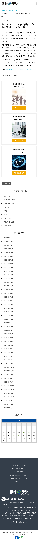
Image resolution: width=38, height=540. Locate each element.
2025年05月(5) (8, 293)
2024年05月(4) (8, 338)
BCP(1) (5, 211)
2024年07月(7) (8, 330)
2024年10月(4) (8, 319)
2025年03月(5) (8, 301)
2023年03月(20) (8, 386)
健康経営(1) (7, 226)
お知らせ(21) (7, 196)
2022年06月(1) (8, 408)
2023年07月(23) (8, 375)
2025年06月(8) (8, 290)
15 (29, 433)
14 (24, 433)
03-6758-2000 (15, 499)
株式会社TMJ (22, 522)
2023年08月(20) (8, 371)
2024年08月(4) (8, 327)
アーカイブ (19, 233)
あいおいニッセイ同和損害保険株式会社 (20, 69)
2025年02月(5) (8, 304)
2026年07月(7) (8, 242)
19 (14, 435)
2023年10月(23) (8, 364)
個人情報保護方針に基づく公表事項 (19, 475)
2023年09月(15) (8, 367)
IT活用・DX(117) (9, 222)
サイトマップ (19, 482)
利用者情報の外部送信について (19, 478)
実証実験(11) (7, 207)
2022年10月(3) (8, 404)
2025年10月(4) (8, 275)
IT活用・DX (7, 184)
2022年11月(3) (8, 401)
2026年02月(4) (8, 260)
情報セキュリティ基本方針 (19, 468)
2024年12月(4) (8, 312)
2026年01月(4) (8, 264)
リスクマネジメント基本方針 (19, 465)
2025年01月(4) (8, 308)
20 (19, 435)
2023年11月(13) (8, 360)
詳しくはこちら (19, 108)
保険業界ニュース (13, 11)
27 (19, 438)
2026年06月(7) (8, 245)
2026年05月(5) (8, 249)
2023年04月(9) (8, 382)
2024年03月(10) (8, 345)
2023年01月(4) (8, 393)
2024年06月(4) (8, 334)
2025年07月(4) (8, 286)
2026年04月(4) (8, 253)
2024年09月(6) (8, 323)
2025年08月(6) (8, 282)
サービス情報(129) (9, 200)
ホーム (3, 11)
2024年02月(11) (8, 349)
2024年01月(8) (8, 353)
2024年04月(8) (8, 341)
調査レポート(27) (8, 204)
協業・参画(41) (8, 218)
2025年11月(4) (8, 271)
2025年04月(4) (8, 297)
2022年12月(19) (8, 397)
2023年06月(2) (8, 378)
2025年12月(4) (8, 267)
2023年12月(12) (8, 356)
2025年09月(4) (8, 279)
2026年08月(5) (8, 238)
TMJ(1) (5, 215)
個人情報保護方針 (19, 472)
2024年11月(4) (8, 316)
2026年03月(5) (8, 256)
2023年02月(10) (8, 389)
